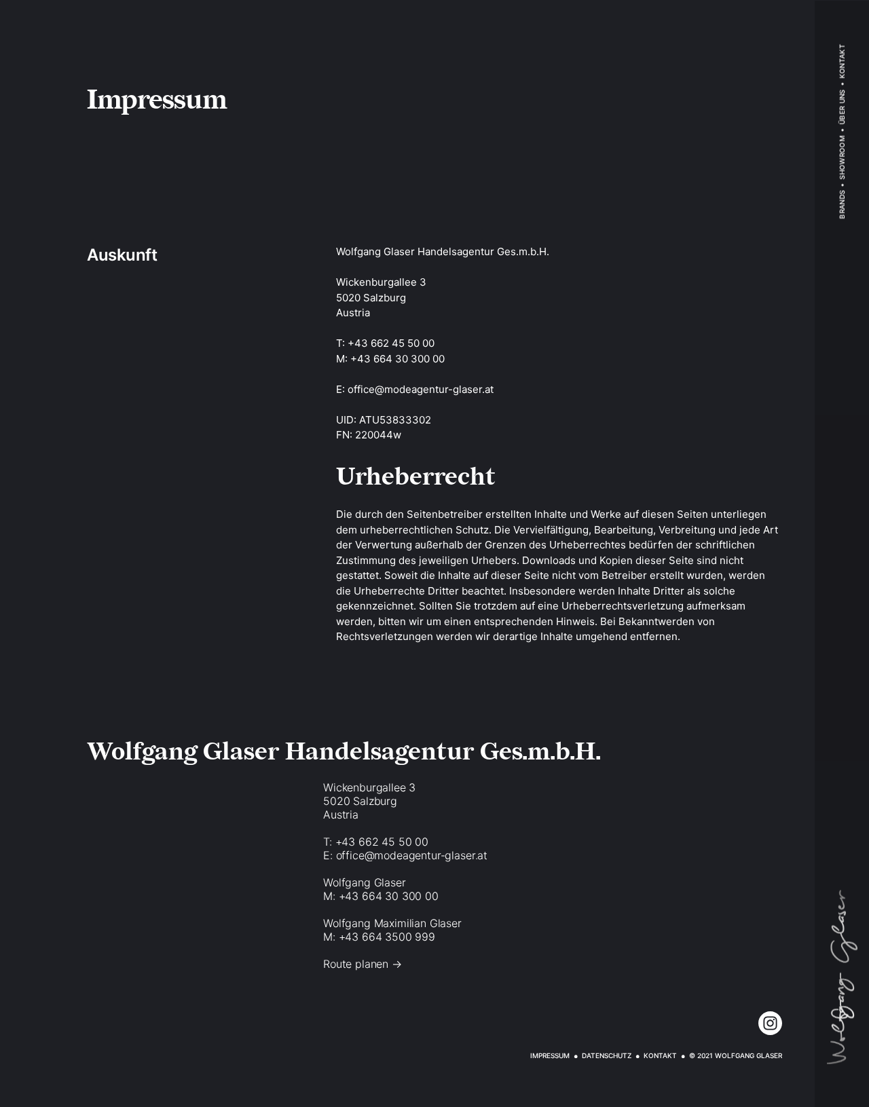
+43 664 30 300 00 (397, 358)
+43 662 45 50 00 (391, 343)
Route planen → (362, 964)
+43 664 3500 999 (387, 936)
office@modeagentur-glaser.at (421, 389)
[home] (842, 977)
